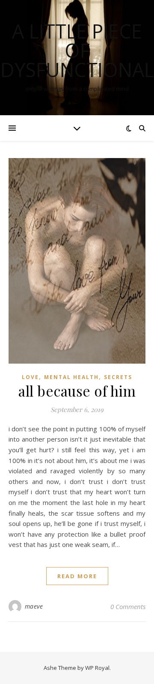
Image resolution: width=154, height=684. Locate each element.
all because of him (77, 390)
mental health (71, 377)
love (30, 377)
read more (77, 576)
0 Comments (127, 606)
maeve (34, 606)
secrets (118, 377)
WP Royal (97, 668)
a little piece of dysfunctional (77, 50)
